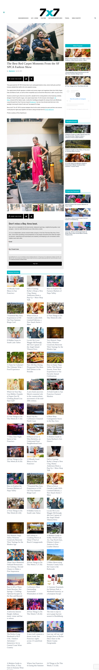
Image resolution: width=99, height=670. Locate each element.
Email (29, 328)
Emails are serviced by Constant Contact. (57, 346)
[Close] (72, 316)
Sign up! (49, 350)
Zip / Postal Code (32, 336)
